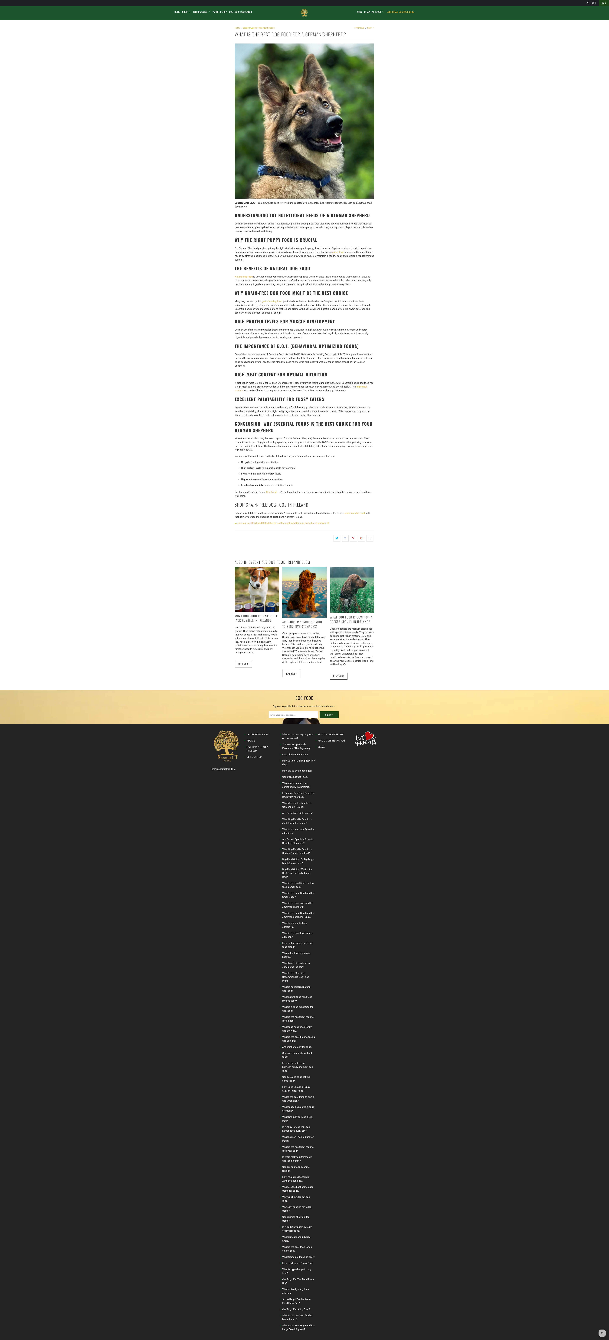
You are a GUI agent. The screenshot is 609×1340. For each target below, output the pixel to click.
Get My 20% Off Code (304, 693)
